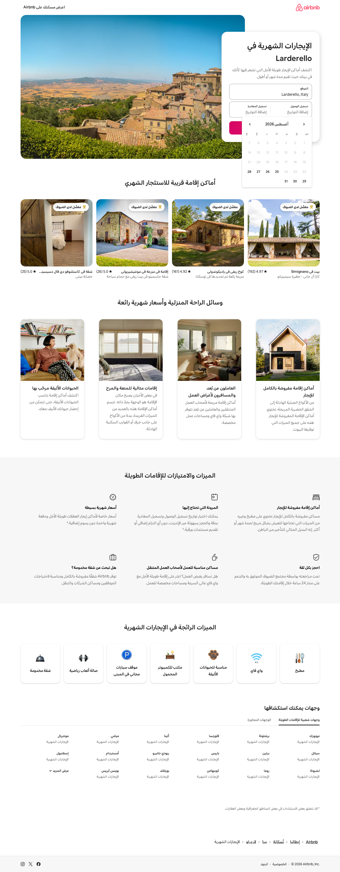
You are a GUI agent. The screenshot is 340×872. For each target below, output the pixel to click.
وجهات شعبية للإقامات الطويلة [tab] (299, 720)
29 (304, 181)
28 (249, 172)
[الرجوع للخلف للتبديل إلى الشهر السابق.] (303, 124)
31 (286, 181)
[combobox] (270, 94)
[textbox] (291, 112)
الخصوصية (279, 864)
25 (277, 172)
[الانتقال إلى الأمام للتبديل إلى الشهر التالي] (250, 124)
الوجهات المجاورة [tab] (259, 720)
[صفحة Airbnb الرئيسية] (308, 7)
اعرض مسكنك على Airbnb (44, 7)
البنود (264, 864)
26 (267, 172)
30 (295, 181)
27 (258, 172)
